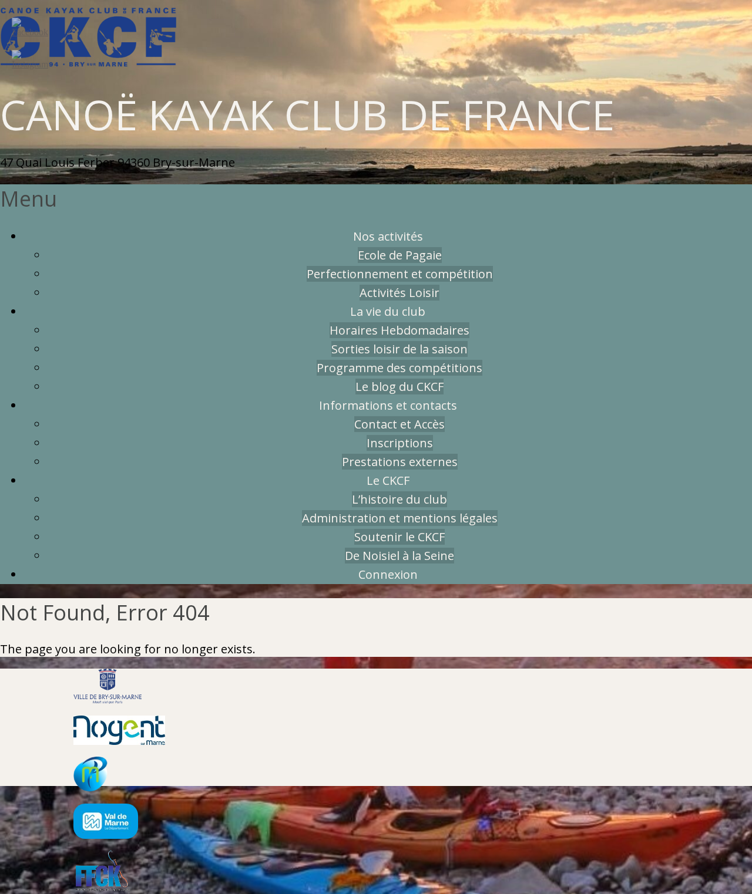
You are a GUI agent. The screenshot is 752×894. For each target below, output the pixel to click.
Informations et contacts (388, 405)
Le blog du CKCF (399, 386)
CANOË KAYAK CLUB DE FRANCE (307, 114)
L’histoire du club (399, 499)
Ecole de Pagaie (400, 255)
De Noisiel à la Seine (399, 556)
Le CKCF (388, 480)
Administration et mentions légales (400, 518)
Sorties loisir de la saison (399, 349)
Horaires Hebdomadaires (399, 330)
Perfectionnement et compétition (400, 274)
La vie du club (387, 311)
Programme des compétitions (399, 368)
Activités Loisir (399, 293)
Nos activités (388, 236)
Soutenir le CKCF (399, 537)
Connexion (388, 574)
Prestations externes (400, 462)
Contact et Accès (399, 424)
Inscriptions (400, 443)
